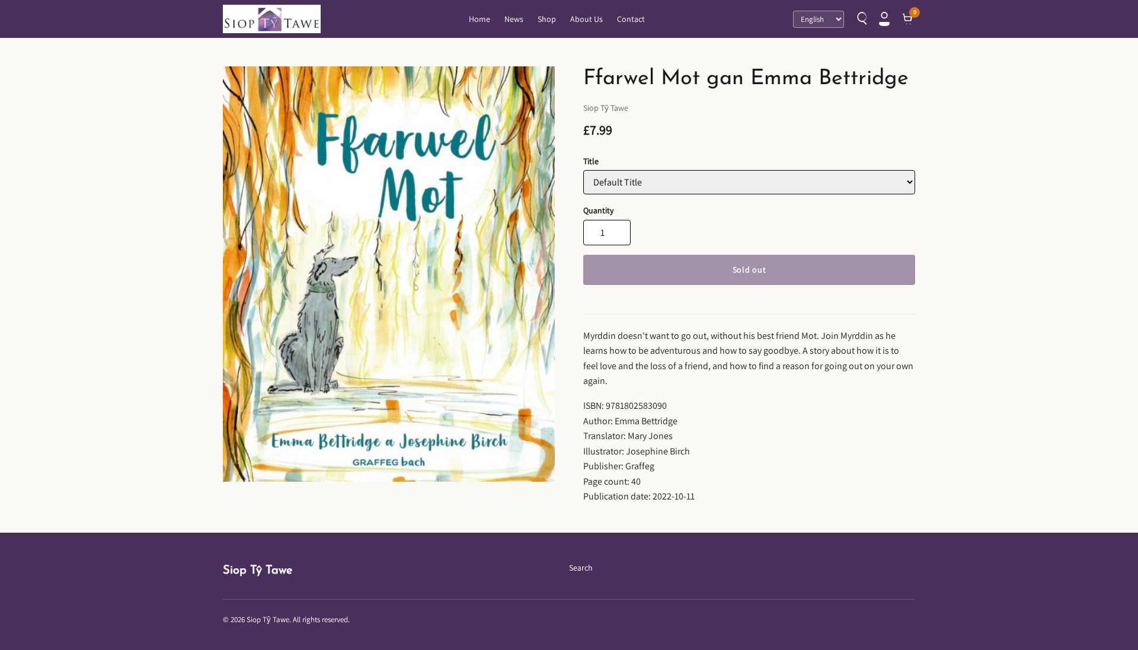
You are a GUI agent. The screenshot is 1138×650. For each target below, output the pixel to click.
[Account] (884, 19)
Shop (547, 19)
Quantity (598, 210)
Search (581, 567)
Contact (631, 19)
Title (591, 161)
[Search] (860, 19)
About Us (586, 19)
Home (479, 19)
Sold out (749, 269)
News (513, 19)
